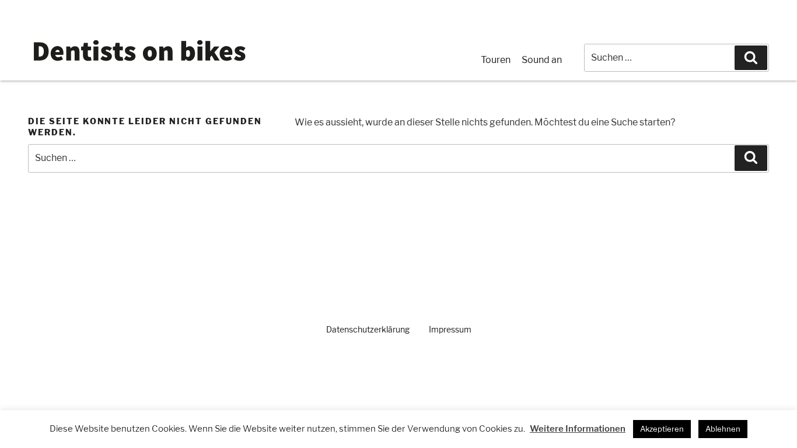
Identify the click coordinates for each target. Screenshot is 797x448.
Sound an (542, 59)
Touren (496, 59)
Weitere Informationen (577, 429)
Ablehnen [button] (722, 428)
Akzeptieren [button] (662, 428)
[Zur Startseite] (139, 64)
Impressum (450, 329)
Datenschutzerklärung (368, 329)
